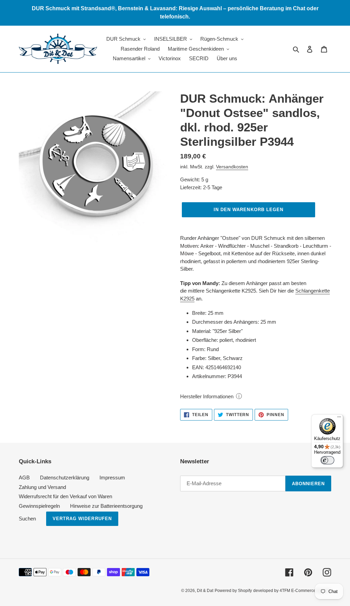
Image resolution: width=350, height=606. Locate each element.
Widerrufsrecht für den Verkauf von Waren (65, 496)
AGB (24, 477)
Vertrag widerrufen (82, 518)
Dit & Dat (205, 590)
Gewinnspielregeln (39, 506)
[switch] (327, 460)
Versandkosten (232, 166)
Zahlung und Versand (42, 487)
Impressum (112, 477)
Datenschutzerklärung (64, 477)
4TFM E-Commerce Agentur (305, 590)
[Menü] (339, 418)
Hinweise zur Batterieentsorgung (106, 506)
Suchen (27, 518)
